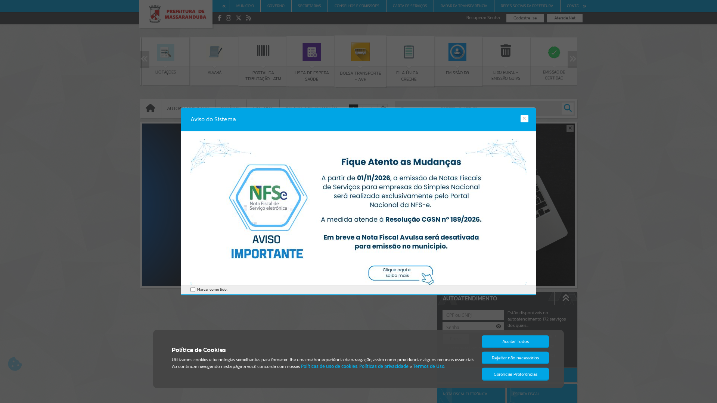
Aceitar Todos (515, 341)
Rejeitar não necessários (515, 357)
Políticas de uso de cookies (329, 366)
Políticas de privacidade (384, 366)
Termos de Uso (428, 366)
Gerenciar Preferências (515, 374)
